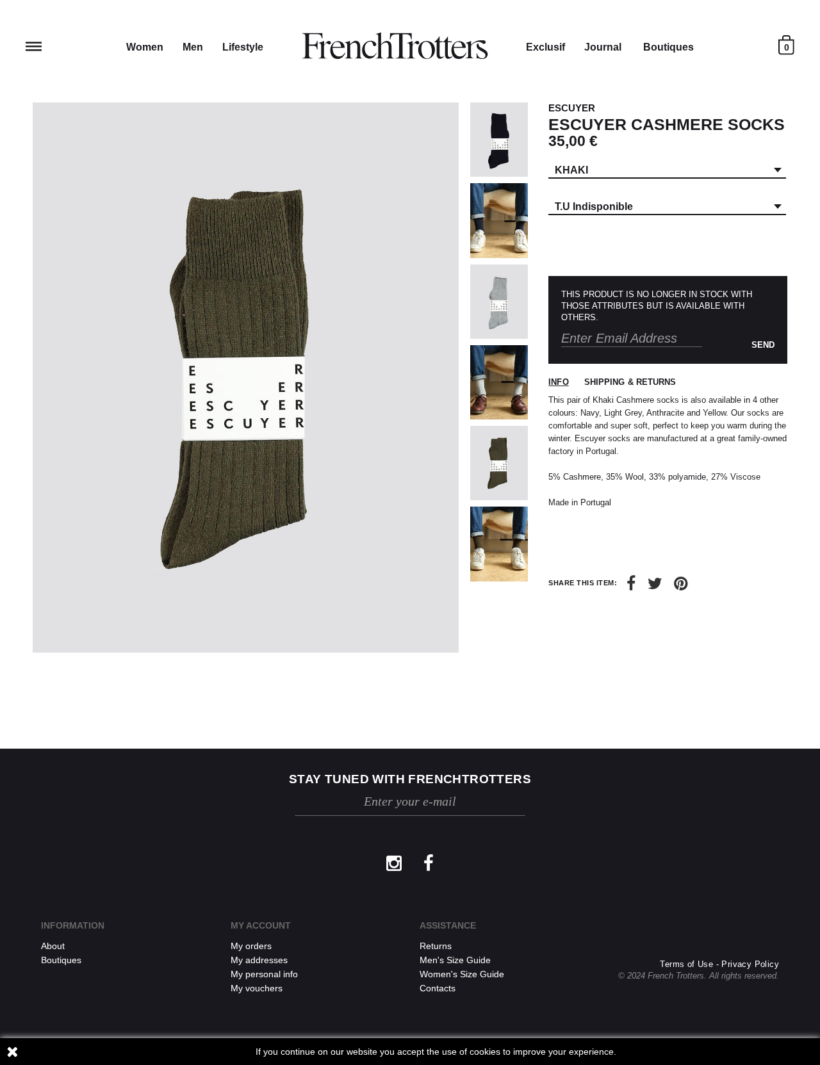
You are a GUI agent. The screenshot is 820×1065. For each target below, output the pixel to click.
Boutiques (668, 47)
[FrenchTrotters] (395, 46)
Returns (436, 946)
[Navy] (499, 139)
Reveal (34, 46)
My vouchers (257, 988)
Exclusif (545, 47)
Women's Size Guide (462, 974)
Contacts (437, 988)
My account (261, 925)
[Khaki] (499, 463)
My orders (251, 946)
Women (144, 47)
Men (193, 47)
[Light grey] (499, 301)
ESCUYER (571, 107)
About (53, 946)
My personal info (264, 974)
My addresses (259, 960)
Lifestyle (242, 47)
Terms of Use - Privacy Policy (719, 964)
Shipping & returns (630, 382)
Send (763, 345)
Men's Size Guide (455, 960)
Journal (602, 47)
